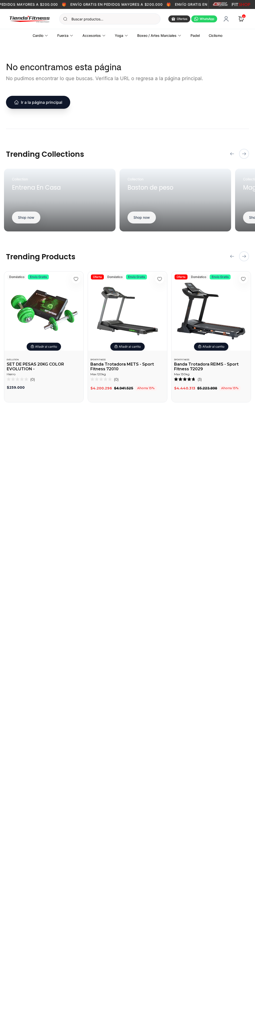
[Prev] (232, 154)
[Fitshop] (241, 4)
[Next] (244, 154)
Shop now (26, 217)
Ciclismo (215, 35)
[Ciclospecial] (220, 4)
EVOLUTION (13, 359)
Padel (195, 35)
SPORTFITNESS (98, 359)
